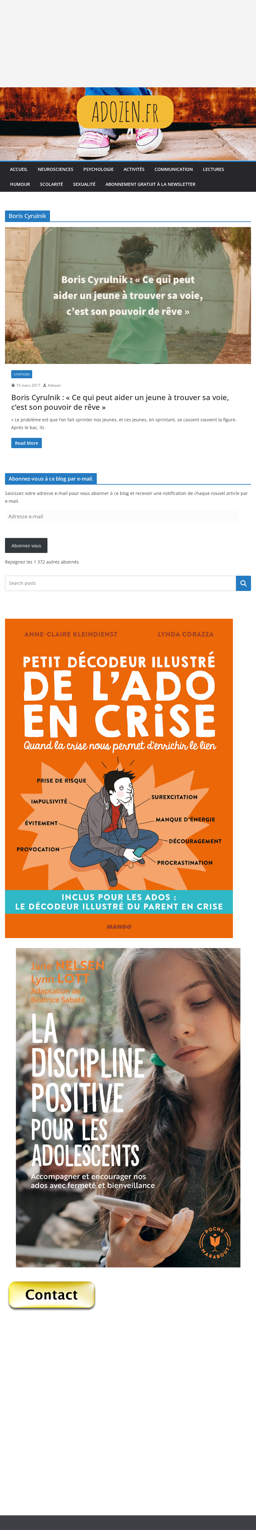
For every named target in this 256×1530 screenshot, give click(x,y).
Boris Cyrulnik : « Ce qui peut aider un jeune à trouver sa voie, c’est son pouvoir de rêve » (120, 402)
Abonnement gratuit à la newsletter (150, 184)
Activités (134, 169)
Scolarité (51, 184)
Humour (20, 184)
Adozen (54, 385)
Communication (174, 169)
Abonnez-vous (26, 546)
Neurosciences (55, 169)
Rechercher (243, 583)
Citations (22, 374)
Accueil (19, 169)
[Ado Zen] (128, 91)
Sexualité (84, 184)
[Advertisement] (128, 43)
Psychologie (98, 169)
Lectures (213, 169)
